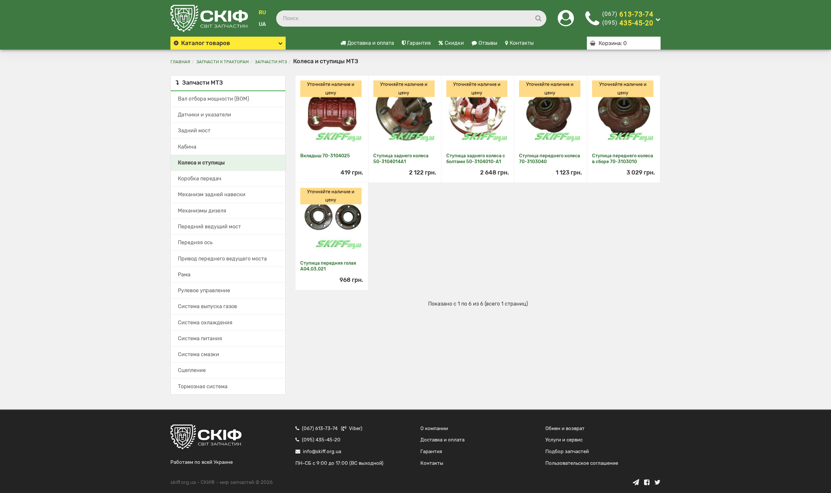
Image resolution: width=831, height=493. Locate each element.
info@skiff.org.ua (322, 451)
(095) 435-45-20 (321, 440)
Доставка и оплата (370, 43)
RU (262, 12)
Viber (355, 428)
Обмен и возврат (565, 428)
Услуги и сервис (564, 440)
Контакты (522, 43)
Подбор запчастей (567, 451)
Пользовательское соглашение (581, 463)
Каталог (205, 43)
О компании (434, 428)
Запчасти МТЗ (271, 61)
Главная (180, 61)
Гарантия (419, 43)
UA (262, 24)
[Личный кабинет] (566, 22)
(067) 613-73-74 (320, 428)
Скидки (454, 43)
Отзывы (487, 43)
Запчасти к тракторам (222, 61)
